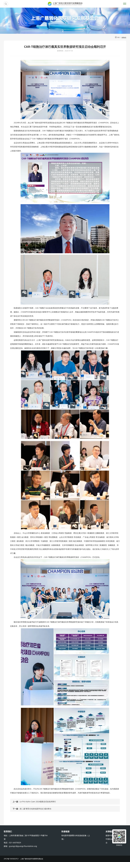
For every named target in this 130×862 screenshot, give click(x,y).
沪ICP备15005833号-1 (11, 859)
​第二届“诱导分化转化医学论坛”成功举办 (35, 808)
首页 (118, 37)
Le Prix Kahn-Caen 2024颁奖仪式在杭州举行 (38, 801)
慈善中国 (109, 835)
